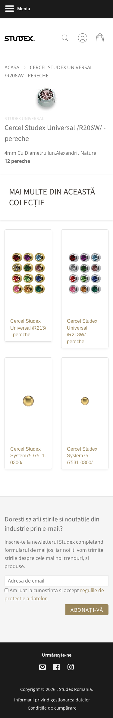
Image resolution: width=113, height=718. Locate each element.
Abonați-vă (87, 610)
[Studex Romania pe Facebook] (56, 668)
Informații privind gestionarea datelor (52, 700)
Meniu (23, 8)
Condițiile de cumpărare (52, 708)
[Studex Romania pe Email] (42, 668)
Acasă (12, 67)
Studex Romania (75, 689)
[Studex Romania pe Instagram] (70, 668)
